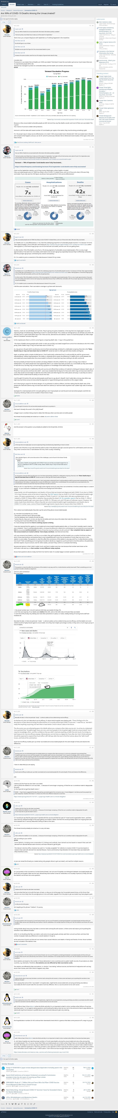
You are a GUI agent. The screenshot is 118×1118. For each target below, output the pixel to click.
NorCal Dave (9, 1099)
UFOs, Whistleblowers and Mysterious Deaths (21, 1097)
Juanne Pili (8, 1086)
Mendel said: (18, 268)
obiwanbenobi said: (20, 975)
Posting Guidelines (57, 4)
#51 (93, 747)
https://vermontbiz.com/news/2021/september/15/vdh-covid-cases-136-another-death (72, 119)
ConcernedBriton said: (20, 403)
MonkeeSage (87, 1098)
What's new (20, 4)
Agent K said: (18, 237)
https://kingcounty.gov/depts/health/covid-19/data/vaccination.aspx (66, 244)
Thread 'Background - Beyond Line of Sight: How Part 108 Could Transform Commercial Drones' (107, 118)
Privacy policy (107, 1112)
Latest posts (100, 19)
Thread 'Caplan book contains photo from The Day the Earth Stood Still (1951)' (106, 79)
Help (113, 1112)
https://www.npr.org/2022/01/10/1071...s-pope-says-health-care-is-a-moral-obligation (40, 796)
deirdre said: (18, 715)
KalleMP (8, 1071)
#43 (93, 233)
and (20, 260)
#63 (93, 1032)
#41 (93, 25)
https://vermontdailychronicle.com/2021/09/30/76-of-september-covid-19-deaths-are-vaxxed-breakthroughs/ (43, 159)
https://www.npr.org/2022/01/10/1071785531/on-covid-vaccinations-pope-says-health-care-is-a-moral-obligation (66, 854)
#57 (93, 898)
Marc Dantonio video (105, 22)
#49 (93, 561)
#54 (93, 825)
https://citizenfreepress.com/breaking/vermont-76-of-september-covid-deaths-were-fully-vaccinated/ (50, 167)
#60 (93, 972)
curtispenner (9, 1079)
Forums (12, 4)
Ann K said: (18, 918)
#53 (93, 802)
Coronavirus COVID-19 (22, 1071)
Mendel (88, 1084)
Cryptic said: (18, 29)
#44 (93, 265)
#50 (93, 711)
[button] (7, 4)
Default (4, 1112)
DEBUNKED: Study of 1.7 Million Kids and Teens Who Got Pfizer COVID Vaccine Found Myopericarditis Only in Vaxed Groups (32, 1083)
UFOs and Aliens (103, 25)
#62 (93, 1017)
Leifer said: (17, 806)
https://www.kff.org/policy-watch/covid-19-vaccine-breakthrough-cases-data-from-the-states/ (71, 506)
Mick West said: (19, 40)
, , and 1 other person (29, 142)
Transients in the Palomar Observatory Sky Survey (106, 52)
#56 (93, 883)
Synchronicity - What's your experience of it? (107, 61)
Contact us (90, 1112)
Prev (4, 22)
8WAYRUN (67, 1116)
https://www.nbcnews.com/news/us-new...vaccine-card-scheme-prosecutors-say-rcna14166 (41, 1052)
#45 (93, 328)
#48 (93, 438)
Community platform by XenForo (59, 1115)
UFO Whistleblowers (25, 1099)
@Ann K (32, 1006)
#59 (93, 949)
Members (31, 4)
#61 (93, 994)
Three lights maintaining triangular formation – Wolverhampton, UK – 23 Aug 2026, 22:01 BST (106, 30)
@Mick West (54, 416)
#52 (93, 780)
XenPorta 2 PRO (52, 1116)
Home (4, 4)
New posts (3, 7)
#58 (93, 914)
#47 (93, 424)
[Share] (90, 26)
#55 (93, 868)
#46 (93, 400)
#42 (93, 147)
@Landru (47, 416)
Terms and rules (98, 1112)
